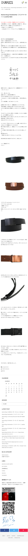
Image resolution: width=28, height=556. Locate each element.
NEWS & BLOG (6, 368)
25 (8, 392)
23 (21, 390)
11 (8, 388)
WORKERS (4, 475)
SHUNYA (4, 473)
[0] (22, 3)
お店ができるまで (5, 456)
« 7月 (6, 395)
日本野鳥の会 (4, 468)
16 (21, 388)
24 (6, 392)
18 (8, 390)
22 (19, 390)
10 (6, 388)
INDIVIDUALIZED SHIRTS (7, 464)
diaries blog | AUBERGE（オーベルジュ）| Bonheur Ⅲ (13, 412)
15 (19, 388)
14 (16, 388)
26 (11, 392)
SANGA (3, 470)
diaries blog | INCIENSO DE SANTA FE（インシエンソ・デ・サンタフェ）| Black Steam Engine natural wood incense (13, 438)
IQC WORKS (4, 466)
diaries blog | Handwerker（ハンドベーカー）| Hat (12, 414)
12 (11, 388)
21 (16, 390)
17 (6, 390)
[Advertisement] (14, 541)
